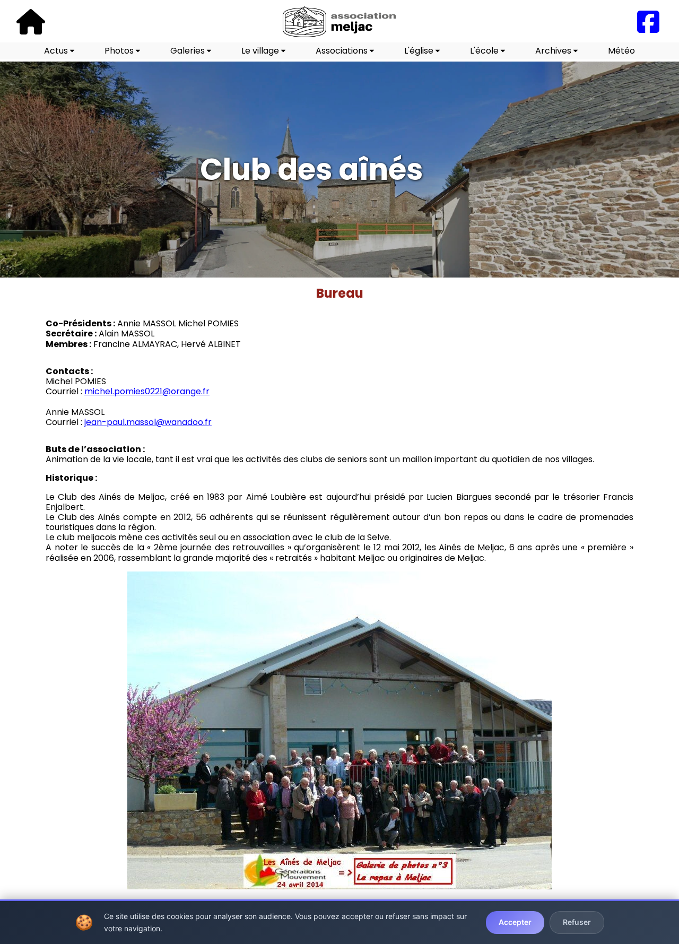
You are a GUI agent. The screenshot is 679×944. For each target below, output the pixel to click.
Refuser (577, 921)
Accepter (515, 921)
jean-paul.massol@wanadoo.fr (148, 422)
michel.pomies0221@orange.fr (147, 391)
